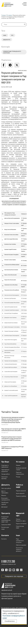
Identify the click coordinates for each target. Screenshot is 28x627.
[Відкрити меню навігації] (24, 3)
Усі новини (20, 462)
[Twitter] (6, 570)
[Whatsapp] (21, 570)
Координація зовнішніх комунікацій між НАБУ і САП (5, 519)
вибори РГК (6, 39)
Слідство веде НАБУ (20, 527)
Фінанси (3, 495)
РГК (12, 35)
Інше (18, 535)
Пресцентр (5, 513)
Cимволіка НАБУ (6, 524)
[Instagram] (17, 570)
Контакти (5, 535)
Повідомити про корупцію (14, 576)
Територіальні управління (5, 470)
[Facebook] (2, 570)
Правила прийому (21, 496)
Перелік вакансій (21, 491)
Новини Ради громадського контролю (12, 52)
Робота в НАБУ (19, 486)
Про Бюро (5, 462)
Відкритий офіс (20, 514)
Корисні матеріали (21, 523)
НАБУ (4, 35)
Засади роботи (5, 474)
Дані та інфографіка (4, 492)
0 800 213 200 (8, 561)
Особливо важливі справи (21, 468)
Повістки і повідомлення (20, 473)
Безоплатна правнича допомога (19, 549)
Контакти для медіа (5, 528)
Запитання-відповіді (4, 477)
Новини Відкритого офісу (21, 520)
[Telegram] (14, 570)
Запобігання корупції (4, 503)
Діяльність (5, 485)
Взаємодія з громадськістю (5, 499)
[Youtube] (10, 570)
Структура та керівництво (4, 466)
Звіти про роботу (6, 488)
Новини (18, 465)
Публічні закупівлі (21, 545)
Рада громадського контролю (20, 540)
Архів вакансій (20, 493)
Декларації (4, 507)
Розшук (18, 477)
